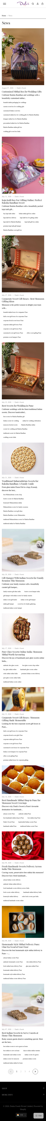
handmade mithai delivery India (32, 892)
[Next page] (35, 1071)
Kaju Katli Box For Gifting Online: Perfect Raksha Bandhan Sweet (22, 201)
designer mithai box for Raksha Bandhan (15, 119)
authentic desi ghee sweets (11, 665)
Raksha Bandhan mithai (28, 425)
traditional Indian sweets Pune (29, 826)
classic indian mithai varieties (31, 1050)
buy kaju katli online (9, 213)
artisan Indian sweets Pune (11, 958)
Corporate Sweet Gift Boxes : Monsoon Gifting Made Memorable (20, 719)
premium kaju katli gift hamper (12, 226)
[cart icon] (42, 3)
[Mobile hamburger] (4, 3)
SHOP (4, 1088)
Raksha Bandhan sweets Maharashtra (14, 515)
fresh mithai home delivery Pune (12, 966)
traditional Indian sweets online (12, 682)
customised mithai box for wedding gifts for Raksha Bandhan (21, 115)
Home (4, 16)
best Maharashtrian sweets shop (12, 495)
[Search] (33, 3)
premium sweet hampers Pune (12, 337)
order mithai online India (10, 673)
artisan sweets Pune (9, 814)
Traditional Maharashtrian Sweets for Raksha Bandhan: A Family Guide (20, 482)
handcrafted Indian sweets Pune (27, 822)
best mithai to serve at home (11, 1050)
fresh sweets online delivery (11, 892)
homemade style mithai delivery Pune (14, 974)
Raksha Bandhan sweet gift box (12, 230)
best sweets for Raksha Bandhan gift (14, 416)
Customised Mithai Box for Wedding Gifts (22, 91)
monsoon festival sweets (10, 425)
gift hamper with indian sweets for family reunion (17, 595)
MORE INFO (7, 1095)
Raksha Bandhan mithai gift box (12, 127)
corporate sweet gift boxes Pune (12, 329)
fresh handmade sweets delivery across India (16, 888)
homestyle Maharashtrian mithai (12, 503)
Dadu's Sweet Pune (9, 822)
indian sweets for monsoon (11, 1059)
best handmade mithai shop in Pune (13, 818)
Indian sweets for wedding (11, 421)
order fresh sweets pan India (30, 896)
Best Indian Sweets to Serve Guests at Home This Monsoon (20, 1034)
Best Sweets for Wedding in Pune (17, 405)
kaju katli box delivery (9, 218)
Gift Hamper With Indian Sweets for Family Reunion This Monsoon (23, 579)
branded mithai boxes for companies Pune (15, 312)
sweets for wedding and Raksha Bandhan (15, 429)
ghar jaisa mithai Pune (32, 966)
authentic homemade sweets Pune (13, 962)
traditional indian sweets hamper (12, 608)
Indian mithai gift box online (27, 213)
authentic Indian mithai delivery (12, 884)
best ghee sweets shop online (30, 665)
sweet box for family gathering (26, 604)
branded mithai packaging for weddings (14, 102)
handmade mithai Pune (9, 826)
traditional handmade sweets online (13, 900)
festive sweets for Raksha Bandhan (13, 499)
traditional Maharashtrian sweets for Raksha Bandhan (18, 519)
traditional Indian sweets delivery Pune (14, 978)
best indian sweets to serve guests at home (15, 1046)
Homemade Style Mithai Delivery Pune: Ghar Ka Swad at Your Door (21, 945)
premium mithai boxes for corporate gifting (15, 760)
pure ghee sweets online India (11, 678)
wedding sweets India (9, 437)
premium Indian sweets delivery (30, 673)
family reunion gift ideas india (12, 591)
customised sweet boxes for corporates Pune (16, 748)
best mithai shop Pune (34, 818)
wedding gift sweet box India (11, 131)
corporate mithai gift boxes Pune (12, 325)
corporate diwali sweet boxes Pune (13, 320)
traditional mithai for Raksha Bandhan (14, 523)
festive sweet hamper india (32, 591)
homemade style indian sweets (12, 1055)
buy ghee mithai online (9, 669)
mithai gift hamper (8, 604)
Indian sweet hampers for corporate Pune (15, 752)
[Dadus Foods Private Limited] (23, 3)
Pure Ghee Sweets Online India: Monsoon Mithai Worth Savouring (22, 653)
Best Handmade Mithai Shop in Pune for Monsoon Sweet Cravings (21, 801)
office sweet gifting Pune (34, 333)
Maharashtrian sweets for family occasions (15, 507)
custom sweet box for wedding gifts (13, 106)
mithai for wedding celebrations (32, 421)
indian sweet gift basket (10, 600)
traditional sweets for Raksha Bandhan (14, 433)
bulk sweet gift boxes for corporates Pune (15, 316)
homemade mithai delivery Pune (12, 970)
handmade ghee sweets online (28, 669)
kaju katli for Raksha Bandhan (12, 222)
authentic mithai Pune (25, 814)
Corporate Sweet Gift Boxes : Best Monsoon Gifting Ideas (23, 300)
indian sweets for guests (32, 1055)
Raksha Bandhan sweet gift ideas (12, 511)
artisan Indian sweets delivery (11, 880)
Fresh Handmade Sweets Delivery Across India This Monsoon (22, 867)
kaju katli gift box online (32, 222)
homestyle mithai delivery (10, 896)
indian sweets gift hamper (28, 600)
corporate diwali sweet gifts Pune (13, 735)
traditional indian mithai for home (13, 1063)
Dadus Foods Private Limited (21, 1106)
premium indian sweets (29, 1059)
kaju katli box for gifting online (29, 218)
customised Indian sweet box (11, 111)
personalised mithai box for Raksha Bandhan (16, 123)
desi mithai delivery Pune (33, 962)
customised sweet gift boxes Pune (13, 333)
